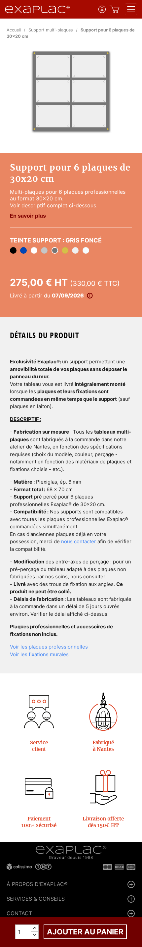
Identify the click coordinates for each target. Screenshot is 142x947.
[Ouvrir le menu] (131, 9)
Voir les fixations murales (39, 654)
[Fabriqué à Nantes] (103, 711)
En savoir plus (28, 215)
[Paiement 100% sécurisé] (38, 787)
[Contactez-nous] (38, 711)
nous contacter (78, 541)
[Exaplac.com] (71, 850)
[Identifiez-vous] (102, 9)
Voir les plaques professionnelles (49, 647)
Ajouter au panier (85, 931)
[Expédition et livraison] (103, 787)
